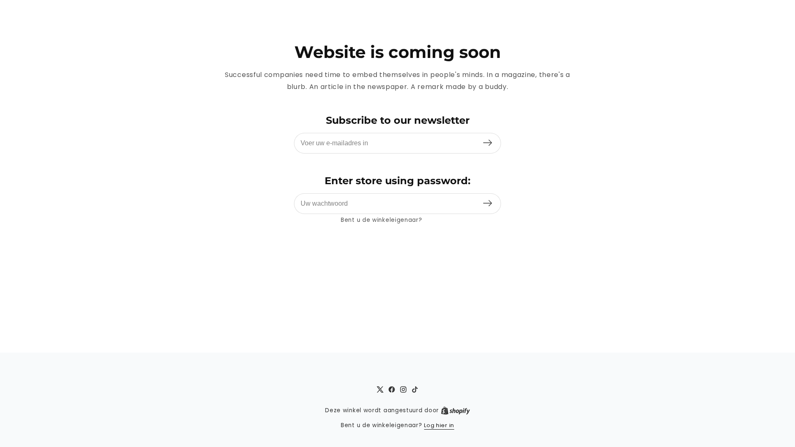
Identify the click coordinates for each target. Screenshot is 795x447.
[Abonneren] (487, 143)
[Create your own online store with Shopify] (455, 410)
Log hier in (439, 220)
